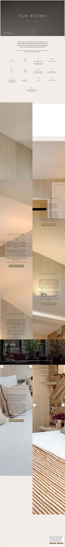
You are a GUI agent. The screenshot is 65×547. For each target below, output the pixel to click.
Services (23, 349)
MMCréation (24, 360)
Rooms (23, 346)
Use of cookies (35, 360)
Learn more (56, 544)
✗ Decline (60, 543)
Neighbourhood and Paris (27, 351)
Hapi (16, 360)
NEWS (23, 354)
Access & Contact (25, 353)
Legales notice (29, 360)
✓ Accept (52, 543)
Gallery (23, 350)
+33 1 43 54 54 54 (9, 349)
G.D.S (51, 360)
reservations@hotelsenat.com (11, 33)
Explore (32, 30)
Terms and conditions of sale (44, 360)
